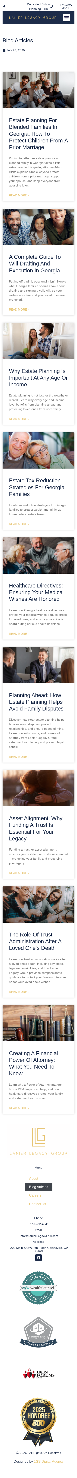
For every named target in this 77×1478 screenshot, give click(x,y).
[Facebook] (38, 1257)
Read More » (19, 195)
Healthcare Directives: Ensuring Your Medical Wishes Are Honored (36, 592)
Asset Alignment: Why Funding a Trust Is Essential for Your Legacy (35, 828)
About (33, 1178)
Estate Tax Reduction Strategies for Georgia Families (36, 487)
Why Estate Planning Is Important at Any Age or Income (38, 378)
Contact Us (37, 1204)
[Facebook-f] (4, 6)
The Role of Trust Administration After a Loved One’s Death (35, 941)
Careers (35, 1195)
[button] (66, 17)
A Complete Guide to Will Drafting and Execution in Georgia (35, 263)
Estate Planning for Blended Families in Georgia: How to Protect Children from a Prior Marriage (38, 133)
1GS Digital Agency (49, 1461)
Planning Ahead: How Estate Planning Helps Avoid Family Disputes (36, 702)
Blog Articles (38, 1187)
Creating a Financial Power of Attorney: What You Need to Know (33, 1063)
